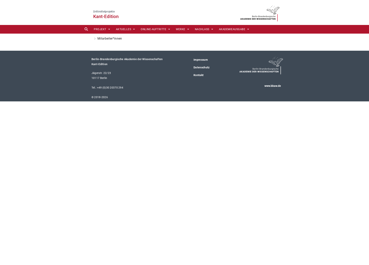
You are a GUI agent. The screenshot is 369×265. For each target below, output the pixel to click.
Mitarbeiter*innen (110, 38)
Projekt (100, 29)
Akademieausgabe (232, 29)
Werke (180, 29)
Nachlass (202, 29)
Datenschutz (202, 67)
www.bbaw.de (272, 85)
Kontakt (199, 75)
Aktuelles (123, 29)
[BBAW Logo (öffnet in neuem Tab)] (260, 12)
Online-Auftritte (153, 29)
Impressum (201, 59)
